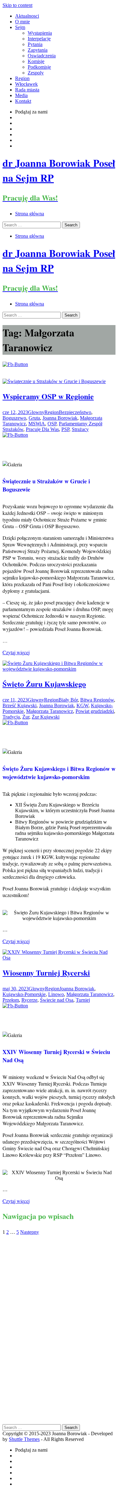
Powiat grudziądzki (95, 711)
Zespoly (36, 72)
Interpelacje (39, 38)
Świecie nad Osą (56, 1000)
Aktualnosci (27, 16)
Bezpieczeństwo (75, 412)
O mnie (22, 21)
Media (21, 95)
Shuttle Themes (24, 1439)
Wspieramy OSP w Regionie (48, 396)
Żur (25, 717)
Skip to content (17, 5)
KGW (82, 705)
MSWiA (36, 423)
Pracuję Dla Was (42, 429)
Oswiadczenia (42, 55)
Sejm (20, 27)
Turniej (83, 1000)
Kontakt (23, 101)
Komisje (36, 61)
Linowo (56, 994)
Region (22, 78)
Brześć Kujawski (20, 705)
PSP (65, 429)
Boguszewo (14, 418)
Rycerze (29, 1000)
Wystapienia (40, 33)
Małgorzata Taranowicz (49, 711)
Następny (29, 1232)
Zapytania (38, 50)
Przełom (11, 1000)
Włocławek (26, 84)
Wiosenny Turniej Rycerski (46, 972)
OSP (52, 423)
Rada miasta (27, 89)
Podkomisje (39, 67)
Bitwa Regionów (97, 699)
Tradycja (11, 717)
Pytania (35, 44)
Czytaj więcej (16, 652)
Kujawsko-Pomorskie (24, 994)
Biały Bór (68, 699)
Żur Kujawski (45, 717)
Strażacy (80, 429)
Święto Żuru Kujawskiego (44, 683)
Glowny (36, 412)
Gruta (34, 418)
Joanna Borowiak (59, 418)
